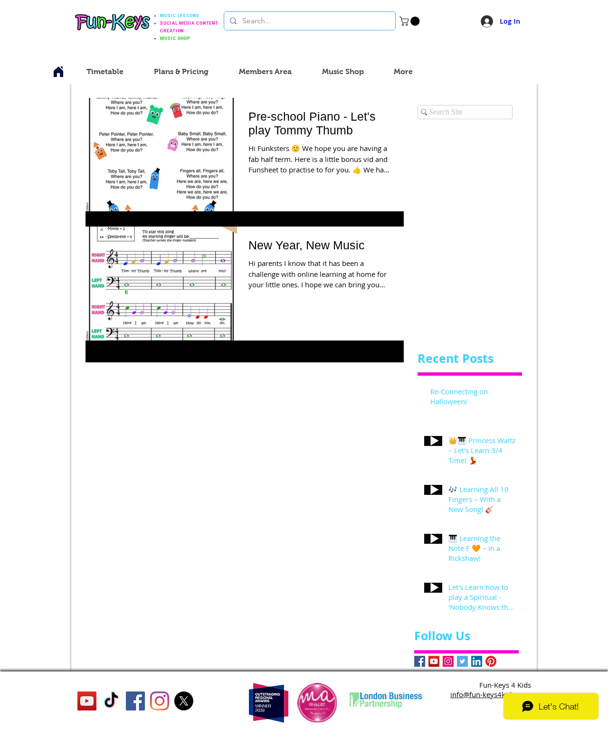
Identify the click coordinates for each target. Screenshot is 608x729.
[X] (183, 700)
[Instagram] (448, 661)
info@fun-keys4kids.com (490, 694)
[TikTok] (111, 700)
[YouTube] (433, 661)
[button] (410, 21)
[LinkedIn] (476, 661)
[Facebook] (135, 700)
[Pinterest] (490, 661)
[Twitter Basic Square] (462, 661)
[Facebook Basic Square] (419, 661)
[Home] (58, 71)
